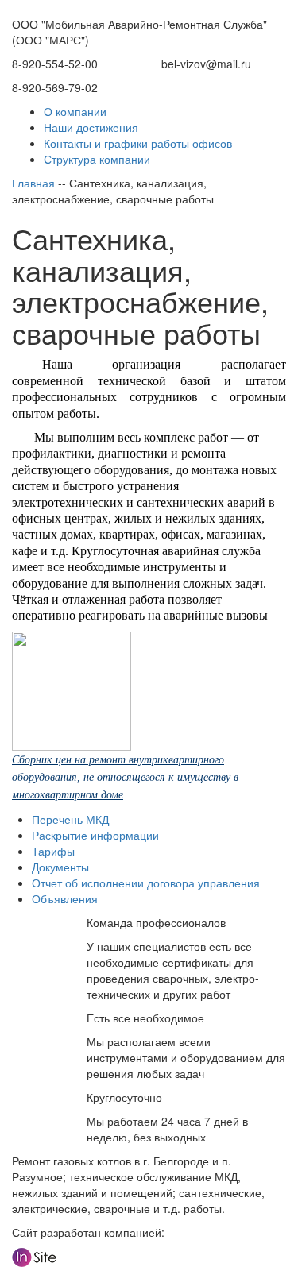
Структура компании (97, 159)
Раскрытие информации (95, 835)
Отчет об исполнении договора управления (146, 882)
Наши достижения (91, 127)
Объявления (65, 898)
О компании (75, 111)
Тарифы (53, 851)
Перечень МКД (70, 819)
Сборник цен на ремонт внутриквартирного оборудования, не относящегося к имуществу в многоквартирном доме (125, 777)
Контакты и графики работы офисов (138, 143)
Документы (60, 867)
